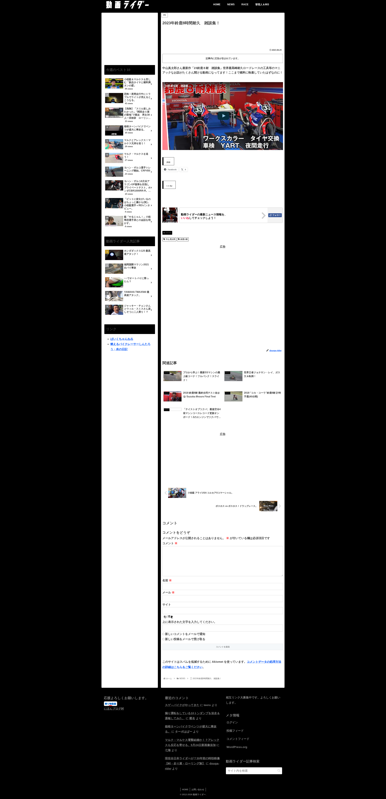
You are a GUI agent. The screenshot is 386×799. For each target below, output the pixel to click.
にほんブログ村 (114, 708)
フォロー (276, 215)
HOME (185, 789)
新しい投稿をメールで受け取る (185, 639)
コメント (169, 543)
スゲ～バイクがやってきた (182, 705)
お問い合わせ (197, 789)
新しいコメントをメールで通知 (185, 634)
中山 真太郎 (170, 239)
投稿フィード (235, 730)
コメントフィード (237, 738)
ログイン (232, 722)
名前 (167, 580)
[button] (279, 770)
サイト (166, 604)
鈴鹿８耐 (184, 239)
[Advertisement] (222, 35)
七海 (168, 750)
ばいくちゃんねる (121, 338)
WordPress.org (236, 747)
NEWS (168, 233)
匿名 (192, 718)
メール (168, 592)
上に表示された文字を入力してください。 (189, 621)
